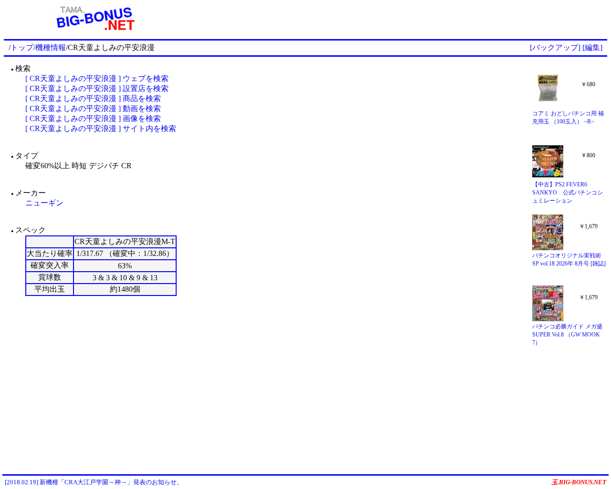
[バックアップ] (555, 47)
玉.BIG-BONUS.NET (578, 482)
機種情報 (50, 47)
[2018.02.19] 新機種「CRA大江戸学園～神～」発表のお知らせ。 (94, 482)
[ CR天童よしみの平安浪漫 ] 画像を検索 (93, 118)
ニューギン (44, 203)
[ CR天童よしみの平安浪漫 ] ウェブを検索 (97, 78)
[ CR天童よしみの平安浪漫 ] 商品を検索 (93, 98)
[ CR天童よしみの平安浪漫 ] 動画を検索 (93, 108)
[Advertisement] (396, 18)
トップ (22, 47)
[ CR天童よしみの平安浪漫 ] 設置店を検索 (97, 88)
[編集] (592, 47)
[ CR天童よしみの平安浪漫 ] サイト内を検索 (100, 128)
